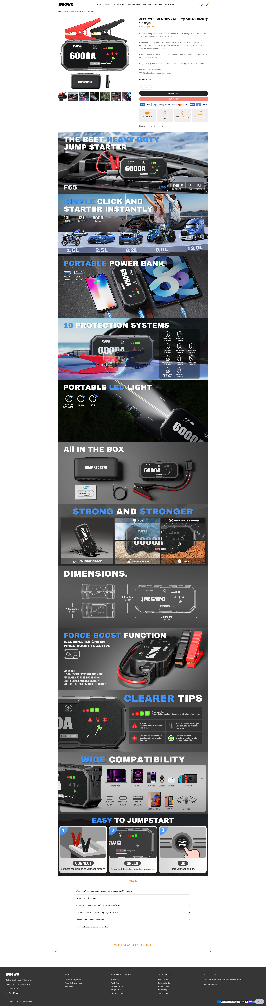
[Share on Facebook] (148, 126)
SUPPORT (158, 4)
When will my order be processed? (90, 919)
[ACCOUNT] (202, 4)
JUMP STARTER (102, 4)
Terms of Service (163, 993)
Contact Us (115, 980)
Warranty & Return (117, 993)
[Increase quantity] (152, 87)
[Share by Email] (162, 126)
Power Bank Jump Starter (73, 983)
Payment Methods (117, 986)
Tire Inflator (69, 986)
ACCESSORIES (134, 4)
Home (59, 11)
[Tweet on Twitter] (151, 126)
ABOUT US (169, 4)
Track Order (115, 983)
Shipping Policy (116, 990)
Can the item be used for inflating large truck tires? (97, 912)
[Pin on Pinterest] (155, 126)
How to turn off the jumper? (88, 898)
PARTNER (147, 4)
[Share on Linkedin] (158, 126)
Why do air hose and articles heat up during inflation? (98, 905)
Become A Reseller (164, 983)
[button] (128, 54)
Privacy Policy (162, 990)
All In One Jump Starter (73, 980)
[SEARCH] (198, 4)
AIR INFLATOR (118, 4)
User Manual (166, 73)
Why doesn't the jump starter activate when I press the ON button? (104, 891)
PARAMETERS (145, 79)
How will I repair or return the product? (92, 927)
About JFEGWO (163, 980)
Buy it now (174, 99)
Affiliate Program (163, 986)
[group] (94, 54)
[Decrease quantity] (141, 87)
